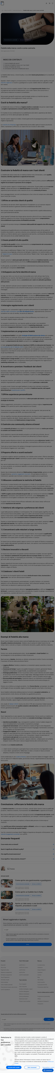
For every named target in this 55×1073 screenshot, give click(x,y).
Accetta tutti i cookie (14, 1067)
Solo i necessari (32, 1067)
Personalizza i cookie (48, 1067)
